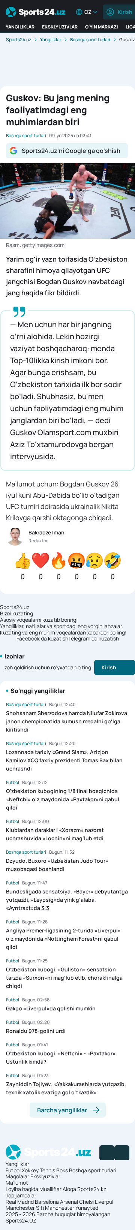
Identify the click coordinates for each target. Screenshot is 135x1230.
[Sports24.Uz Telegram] (121, 1152)
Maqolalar (17, 1176)
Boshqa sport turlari (90, 39)
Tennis (47, 1170)
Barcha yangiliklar (62, 1110)
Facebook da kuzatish (42, 639)
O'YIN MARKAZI (101, 27)
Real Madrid (20, 1201)
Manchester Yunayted (71, 1207)
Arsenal (69, 1201)
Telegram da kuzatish (93, 639)
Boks (62, 1170)
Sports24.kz (91, 1189)
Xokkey (30, 1170)
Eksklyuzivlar (45, 1176)
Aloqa (69, 1189)
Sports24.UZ (21, 1220)
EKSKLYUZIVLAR (60, 27)
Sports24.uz (18, 39)
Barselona (47, 1201)
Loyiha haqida (22, 1189)
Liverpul (104, 1201)
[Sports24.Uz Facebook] (106, 1152)
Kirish (109, 667)
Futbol (13, 1170)
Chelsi (86, 1201)
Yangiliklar (50, 39)
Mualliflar (50, 1189)
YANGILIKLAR (20, 27)
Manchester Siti (25, 1207)
